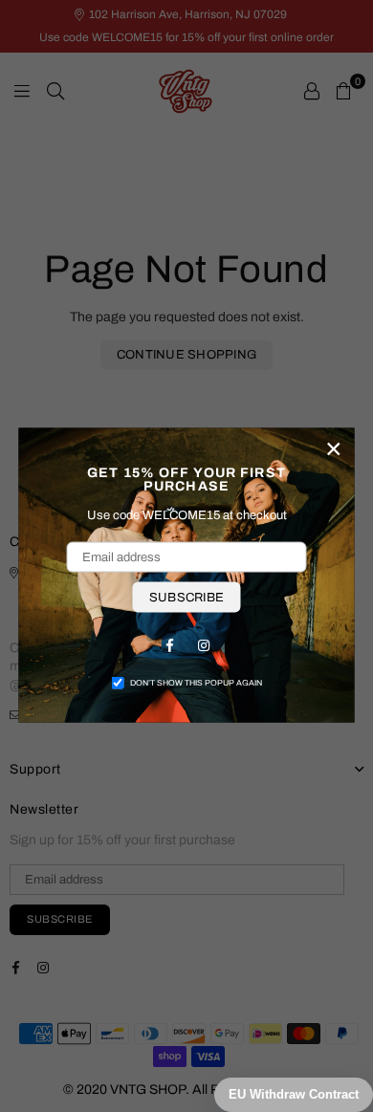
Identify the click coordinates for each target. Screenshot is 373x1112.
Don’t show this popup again (196, 682)
